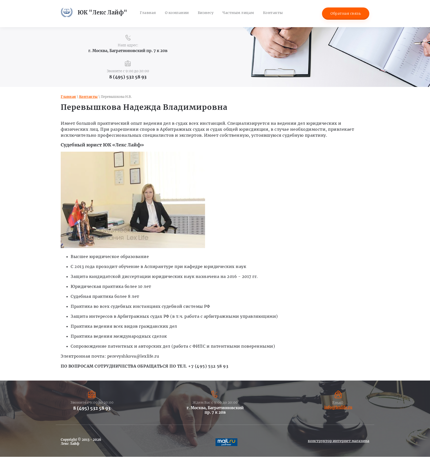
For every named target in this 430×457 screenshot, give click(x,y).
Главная (68, 97)
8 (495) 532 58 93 (128, 77)
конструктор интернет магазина (338, 441)
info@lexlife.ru (338, 407)
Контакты (88, 97)
